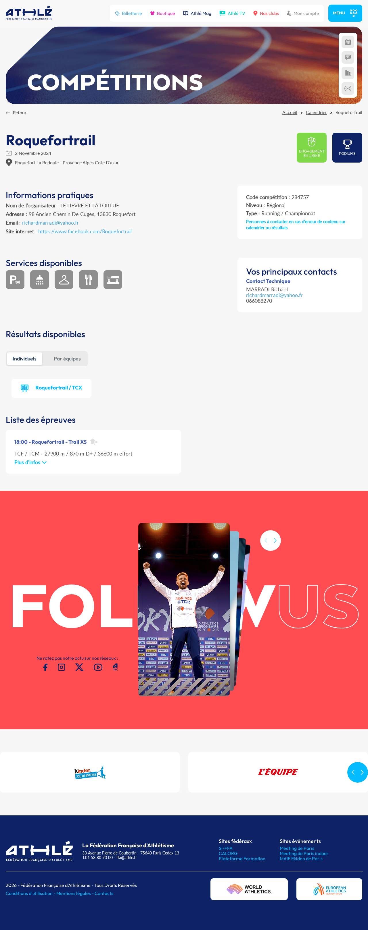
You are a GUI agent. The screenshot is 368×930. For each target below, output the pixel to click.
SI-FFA (226, 848)
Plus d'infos (28, 462)
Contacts (104, 893)
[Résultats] (348, 57)
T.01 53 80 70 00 (97, 857)
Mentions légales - (75, 893)
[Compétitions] (348, 42)
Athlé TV (236, 13)
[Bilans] (348, 73)
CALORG (228, 853)
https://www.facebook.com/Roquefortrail (85, 231)
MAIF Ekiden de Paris (301, 858)
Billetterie (132, 13)
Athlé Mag (201, 13)
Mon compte (306, 13)
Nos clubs (269, 13)
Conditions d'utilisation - (31, 893)
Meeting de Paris (297, 848)
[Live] (348, 88)
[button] (275, 540)
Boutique (166, 13)
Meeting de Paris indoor (304, 853)
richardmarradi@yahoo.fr (50, 222)
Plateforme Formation (242, 858)
